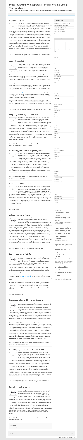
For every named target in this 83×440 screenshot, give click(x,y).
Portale (55, 164)
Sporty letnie (56, 179)
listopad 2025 (57, 74)
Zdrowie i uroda (57, 204)
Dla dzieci (56, 112)
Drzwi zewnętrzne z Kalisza (20, 183)
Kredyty (55, 135)
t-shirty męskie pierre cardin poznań (33, 381)
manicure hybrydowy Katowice (60, 224)
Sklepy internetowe (17, 380)
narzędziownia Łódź (65, 240)
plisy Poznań (24, 248)
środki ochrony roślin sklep (67, 279)
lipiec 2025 (56, 82)
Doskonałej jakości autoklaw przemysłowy (26, 151)
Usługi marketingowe (58, 198)
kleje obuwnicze (34, 417)
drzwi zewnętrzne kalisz (62, 219)
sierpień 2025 (56, 80)
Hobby (55, 127)
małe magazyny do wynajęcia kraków (25, 143)
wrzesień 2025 (57, 78)
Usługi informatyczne (58, 196)
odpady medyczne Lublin (59, 243)
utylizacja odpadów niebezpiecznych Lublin (62, 263)
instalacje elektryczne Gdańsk (38, 342)
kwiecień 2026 (57, 63)
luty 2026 (56, 68)
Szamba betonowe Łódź (59, 29)
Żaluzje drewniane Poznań (19, 215)
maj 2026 (56, 61)
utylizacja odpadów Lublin (68, 262)
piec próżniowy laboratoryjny (19, 178)
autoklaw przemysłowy (33, 176)
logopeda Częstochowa (22, 55)
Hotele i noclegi (16, 109)
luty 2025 (56, 93)
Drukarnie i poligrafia (58, 118)
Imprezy (56, 131)
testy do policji (70, 261)
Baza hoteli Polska (19, 92)
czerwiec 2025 (57, 84)
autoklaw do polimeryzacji (23, 176)
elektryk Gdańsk (21, 342)
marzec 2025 (56, 91)
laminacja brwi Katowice (68, 222)
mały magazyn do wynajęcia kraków (62, 232)
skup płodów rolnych (58, 258)
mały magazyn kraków (17, 145)
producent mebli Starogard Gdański (61, 245)
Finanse (55, 123)
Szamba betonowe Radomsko (60, 27)
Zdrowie (56, 202)
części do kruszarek (58, 210)
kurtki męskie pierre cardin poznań (29, 380)
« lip (64, 53)
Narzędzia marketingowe (59, 150)
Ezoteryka (56, 120)
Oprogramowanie (57, 160)
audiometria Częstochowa (36, 54)
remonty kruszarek (58, 252)
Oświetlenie (56, 162)
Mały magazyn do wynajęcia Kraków (23, 115)
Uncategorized (16, 248)
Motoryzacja (56, 148)
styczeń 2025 (56, 95)
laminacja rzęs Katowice (59, 223)
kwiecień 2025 (57, 89)
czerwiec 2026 (57, 59)
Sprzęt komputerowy (58, 181)
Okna (55, 158)
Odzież (55, 154)
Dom (55, 114)
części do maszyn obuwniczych (24, 417)
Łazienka (56, 141)
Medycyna (56, 146)
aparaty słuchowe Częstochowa (24, 54)
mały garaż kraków (36, 143)
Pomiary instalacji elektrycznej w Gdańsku (26, 300)
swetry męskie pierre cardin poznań (19, 381)
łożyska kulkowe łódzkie (59, 278)
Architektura (56, 106)
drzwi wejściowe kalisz (62, 213)
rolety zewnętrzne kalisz (63, 255)
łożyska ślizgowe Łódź (58, 279)
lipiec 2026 (56, 57)
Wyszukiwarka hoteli (17, 61)
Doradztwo (56, 116)
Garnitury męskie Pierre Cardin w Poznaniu (26, 349)
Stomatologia (57, 183)
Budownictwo (57, 110)
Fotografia (56, 125)
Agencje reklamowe (58, 104)
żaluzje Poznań (40, 248)
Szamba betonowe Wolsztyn (20, 254)
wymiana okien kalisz (16, 209)
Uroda (55, 192)
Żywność (56, 206)
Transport (56, 185)
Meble (55, 143)
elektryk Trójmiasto (29, 342)
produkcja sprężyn (62, 249)
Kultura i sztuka (57, 137)
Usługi (14, 54)
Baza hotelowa (32, 109)
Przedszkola (56, 169)
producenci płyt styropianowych (60, 244)
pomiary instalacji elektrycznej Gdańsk (21, 344)
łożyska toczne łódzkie (66, 278)
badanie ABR (44, 54)
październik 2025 (57, 76)
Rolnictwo (56, 175)
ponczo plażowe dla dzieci (68, 243)
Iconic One (61, 437)
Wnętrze (56, 200)
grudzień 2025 (57, 72)
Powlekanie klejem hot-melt (20, 387)
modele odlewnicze (58, 240)
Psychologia (56, 171)
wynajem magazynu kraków (27, 145)
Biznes (55, 108)
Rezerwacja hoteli (39, 109)
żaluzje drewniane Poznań (32, 248)
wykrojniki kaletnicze (18, 419)
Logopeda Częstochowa (19, 20)
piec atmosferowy (41, 176)
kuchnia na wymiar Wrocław (59, 222)
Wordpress (73, 437)
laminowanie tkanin (41, 417)
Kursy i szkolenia (57, 139)
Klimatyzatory (57, 133)
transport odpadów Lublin (59, 262)
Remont (55, 173)
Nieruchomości (57, 152)
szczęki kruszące (57, 261)
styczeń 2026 (56, 70)
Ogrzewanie (56, 156)
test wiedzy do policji (64, 261)
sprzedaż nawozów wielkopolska (67, 258)
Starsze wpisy (13, 427)
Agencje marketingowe (58, 102)
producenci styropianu (68, 244)
